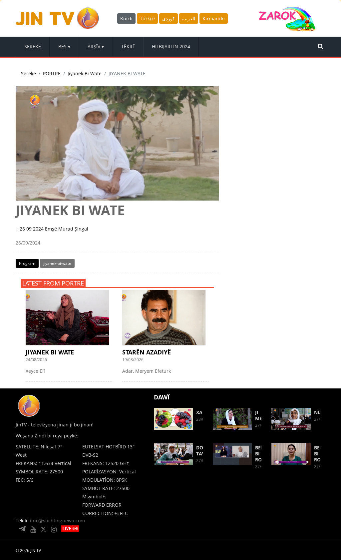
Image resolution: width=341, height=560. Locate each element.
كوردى (168, 18)
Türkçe (147, 18)
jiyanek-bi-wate (57, 263)
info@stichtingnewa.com (57, 520)
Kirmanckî (213, 18)
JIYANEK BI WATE (50, 352)
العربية (188, 18)
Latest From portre (53, 283)
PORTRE (52, 73)
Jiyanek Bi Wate (85, 73)
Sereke (28, 73)
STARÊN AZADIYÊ (146, 352)
